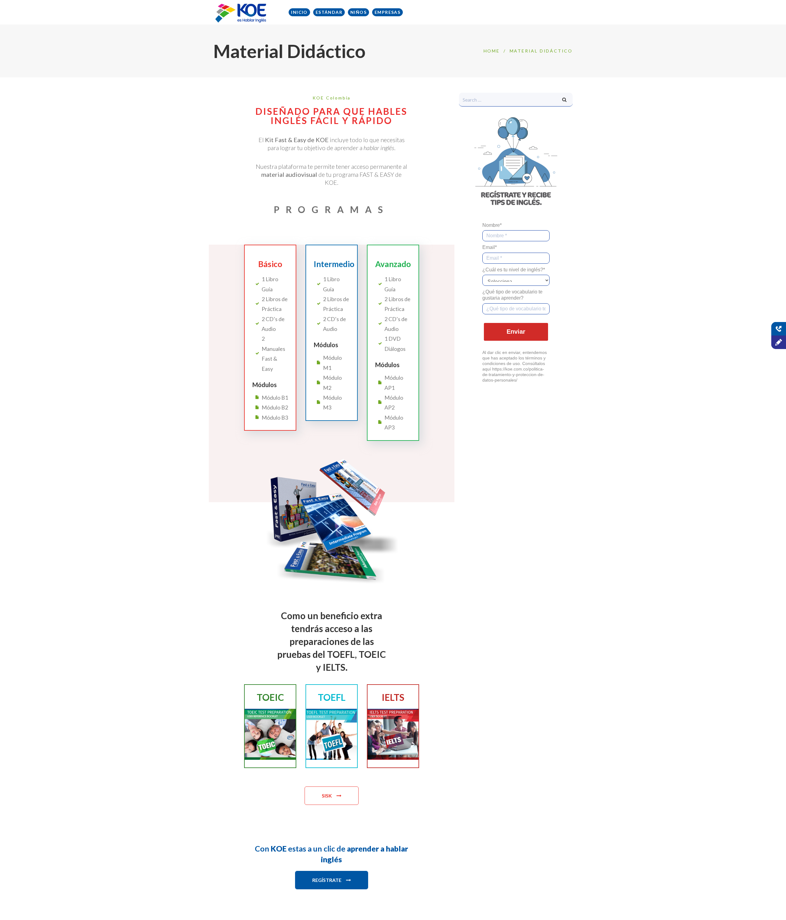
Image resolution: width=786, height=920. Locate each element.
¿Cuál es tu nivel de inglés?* (513, 269)
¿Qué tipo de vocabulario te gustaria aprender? (512, 295)
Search (564, 100)
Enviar (516, 331)
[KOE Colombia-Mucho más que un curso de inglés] (241, 12)
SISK (327, 795)
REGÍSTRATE (326, 880)
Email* (489, 247)
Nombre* (492, 225)
